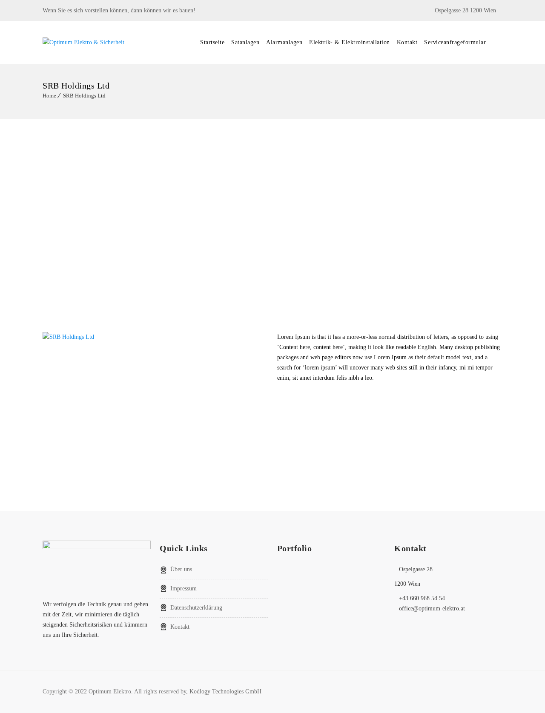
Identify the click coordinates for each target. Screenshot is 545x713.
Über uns (181, 569)
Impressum (183, 588)
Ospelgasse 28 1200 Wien (465, 10)
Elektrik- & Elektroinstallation (349, 42)
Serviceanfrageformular (455, 42)
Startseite (212, 42)
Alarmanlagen (284, 42)
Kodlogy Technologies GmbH (225, 691)
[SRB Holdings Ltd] (68, 337)
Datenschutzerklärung (196, 607)
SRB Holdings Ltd (84, 95)
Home (49, 95)
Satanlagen (245, 42)
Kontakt (407, 42)
